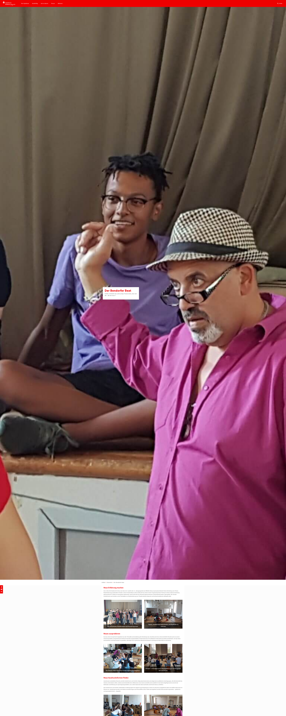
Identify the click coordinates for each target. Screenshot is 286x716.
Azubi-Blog (35, 3)
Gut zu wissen (44, 3)
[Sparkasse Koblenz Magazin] (9, 3)
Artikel (103, 582)
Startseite (109, 582)
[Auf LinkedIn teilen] (1, 591)
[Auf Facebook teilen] (1, 587)
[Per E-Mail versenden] (1, 589)
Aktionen (60, 3)
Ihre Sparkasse (25, 3)
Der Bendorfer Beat (119, 582)
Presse (53, 3)
